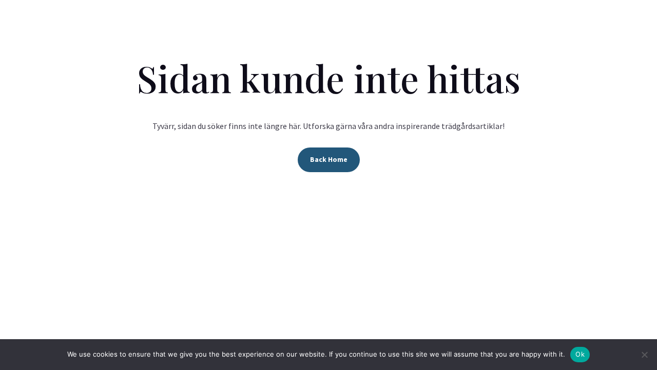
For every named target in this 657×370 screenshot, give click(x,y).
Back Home (328, 159)
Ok (580, 354)
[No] (644, 354)
